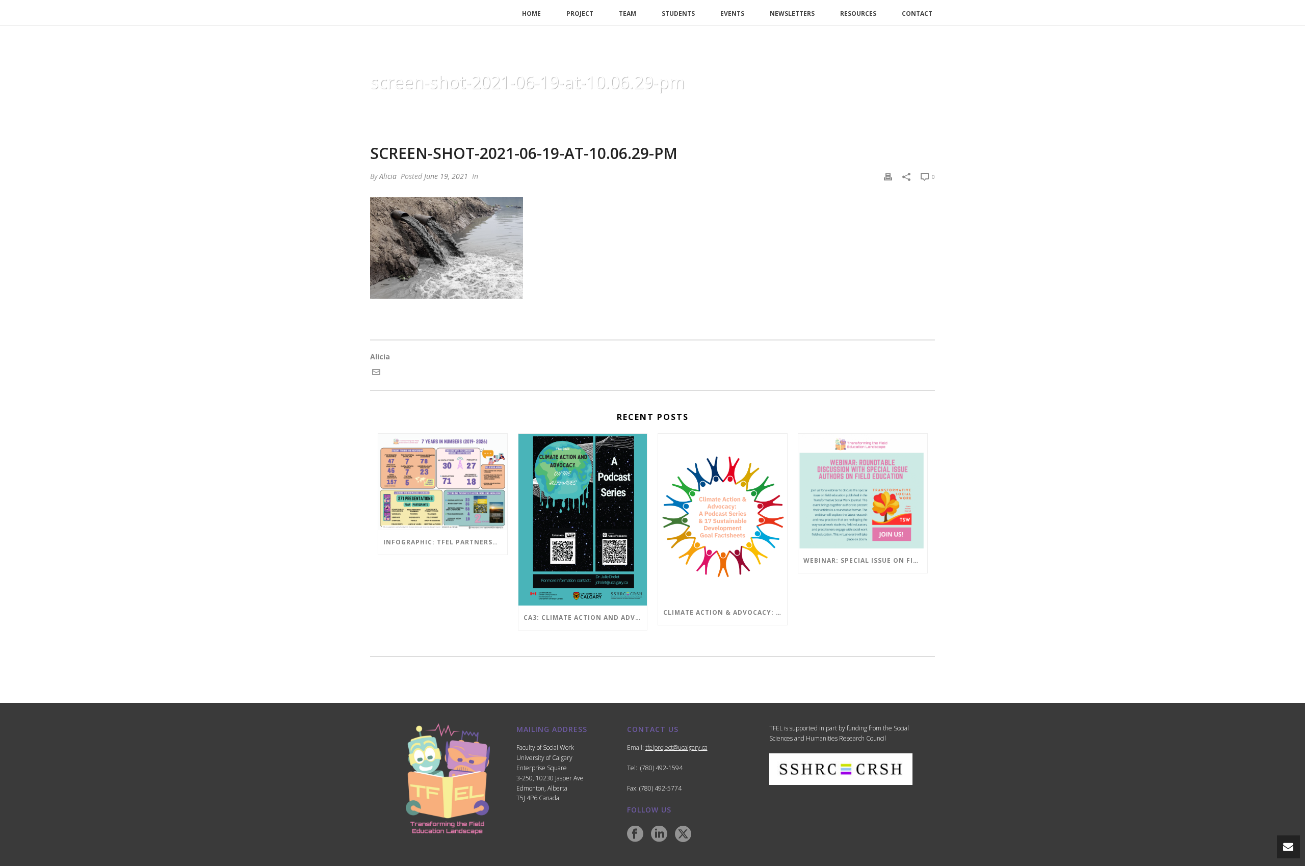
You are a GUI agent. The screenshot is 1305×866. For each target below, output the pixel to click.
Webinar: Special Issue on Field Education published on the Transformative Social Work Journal (865, 560)
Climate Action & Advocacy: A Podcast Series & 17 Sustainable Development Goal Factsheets (725, 612)
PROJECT (579, 13)
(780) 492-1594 (661, 768)
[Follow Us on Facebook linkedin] (659, 834)
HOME (531, 13)
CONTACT (917, 13)
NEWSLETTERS (792, 13)
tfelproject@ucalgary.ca (676, 747)
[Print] (888, 176)
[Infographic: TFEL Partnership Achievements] (442, 482)
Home (573, 108)
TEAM (627, 13)
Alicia (388, 176)
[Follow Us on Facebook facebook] (635, 834)
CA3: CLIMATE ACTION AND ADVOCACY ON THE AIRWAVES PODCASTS (585, 617)
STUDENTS (678, 13)
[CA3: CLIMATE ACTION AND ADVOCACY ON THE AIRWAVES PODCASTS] (582, 520)
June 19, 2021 (446, 176)
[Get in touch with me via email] (376, 373)
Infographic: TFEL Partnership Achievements (445, 542)
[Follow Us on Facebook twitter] (683, 834)
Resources (858, 13)
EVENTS (732, 13)
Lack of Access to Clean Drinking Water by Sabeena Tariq (690, 108)
